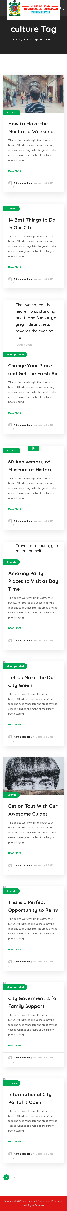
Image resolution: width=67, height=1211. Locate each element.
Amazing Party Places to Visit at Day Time (33, 581)
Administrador (22, 183)
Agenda (12, 208)
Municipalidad (15, 354)
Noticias (12, 112)
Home (16, 39)
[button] (62, 8)
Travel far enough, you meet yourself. (37, 548)
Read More (14, 170)
